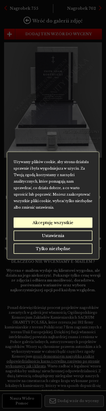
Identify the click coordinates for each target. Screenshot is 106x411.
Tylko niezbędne (53, 248)
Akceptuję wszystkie (53, 222)
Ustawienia (53, 235)
